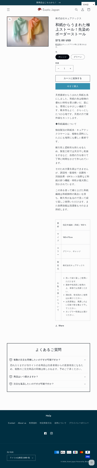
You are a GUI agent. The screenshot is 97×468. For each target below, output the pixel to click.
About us (22, 423)
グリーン (78, 56)
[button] (8, 10)
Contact (11, 423)
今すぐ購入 (73, 86)
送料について (60, 423)
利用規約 (33, 423)
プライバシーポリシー (79, 423)
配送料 (58, 44)
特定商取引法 (46, 423)
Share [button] (61, 325)
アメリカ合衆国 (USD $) (20, 457)
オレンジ (62, 56)
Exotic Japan (71, 462)
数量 (57, 63)
